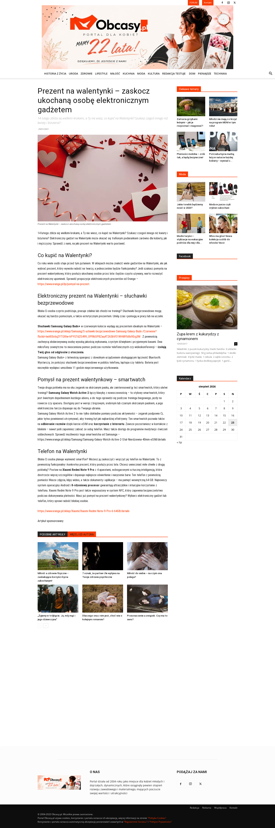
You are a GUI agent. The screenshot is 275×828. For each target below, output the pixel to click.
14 (215, 415)
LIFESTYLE (101, 73)
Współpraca (220, 807)
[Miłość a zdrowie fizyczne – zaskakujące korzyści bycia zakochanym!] (58, 556)
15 (224, 415)
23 (232, 422)
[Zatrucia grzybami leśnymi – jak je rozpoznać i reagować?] (191, 106)
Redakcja (194, 807)
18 (190, 422)
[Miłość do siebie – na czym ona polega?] (147, 556)
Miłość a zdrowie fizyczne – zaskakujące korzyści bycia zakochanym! (53, 577)
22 (224, 422)
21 (215, 422)
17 (181, 422)
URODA (73, 73)
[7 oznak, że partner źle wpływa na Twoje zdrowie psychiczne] (102, 556)
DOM (192, 73)
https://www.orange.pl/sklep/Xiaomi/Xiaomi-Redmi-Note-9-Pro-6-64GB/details (83, 511)
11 (190, 415)
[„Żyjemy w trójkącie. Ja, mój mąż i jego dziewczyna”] (58, 599)
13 (207, 415)
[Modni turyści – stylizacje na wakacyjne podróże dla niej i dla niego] (191, 223)
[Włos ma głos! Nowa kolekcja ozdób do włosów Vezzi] (223, 223)
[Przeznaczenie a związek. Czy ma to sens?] (147, 599)
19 (199, 422)
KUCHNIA (129, 73)
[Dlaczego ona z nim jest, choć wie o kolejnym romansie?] (102, 599)
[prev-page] (40, 625)
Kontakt (233, 807)
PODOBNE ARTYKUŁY (52, 534)
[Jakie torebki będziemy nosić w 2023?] (191, 191)
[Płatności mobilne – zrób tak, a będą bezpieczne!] (191, 141)
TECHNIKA (220, 73)
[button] (270, 74)
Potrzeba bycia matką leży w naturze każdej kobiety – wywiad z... (221, 157)
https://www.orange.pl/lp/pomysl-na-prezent (63, 284)
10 (181, 415)
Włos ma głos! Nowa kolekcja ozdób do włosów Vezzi (220, 239)
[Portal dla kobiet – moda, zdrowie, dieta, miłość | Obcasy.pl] (137, 37)
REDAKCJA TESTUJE (174, 73)
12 (199, 415)
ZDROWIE (86, 73)
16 (232, 415)
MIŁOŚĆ (115, 73)
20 (207, 422)
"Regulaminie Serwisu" (135, 821)
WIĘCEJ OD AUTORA (82, 534)
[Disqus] (103, 687)
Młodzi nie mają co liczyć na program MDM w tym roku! (223, 122)
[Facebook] (222, 2)
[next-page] (46, 625)
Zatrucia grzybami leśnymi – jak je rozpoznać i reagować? (190, 122)
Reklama (206, 807)
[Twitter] (234, 2)
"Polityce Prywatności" (160, 821)
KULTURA (154, 73)
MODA (141, 73)
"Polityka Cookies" (157, 818)
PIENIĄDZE (204, 73)
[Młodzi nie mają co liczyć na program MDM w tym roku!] (223, 106)
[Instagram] (228, 2)
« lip (179, 442)
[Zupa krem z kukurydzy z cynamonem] (207, 307)
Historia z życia (55, 73)
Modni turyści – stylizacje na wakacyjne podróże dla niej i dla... (190, 239)
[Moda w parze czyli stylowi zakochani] (223, 191)
